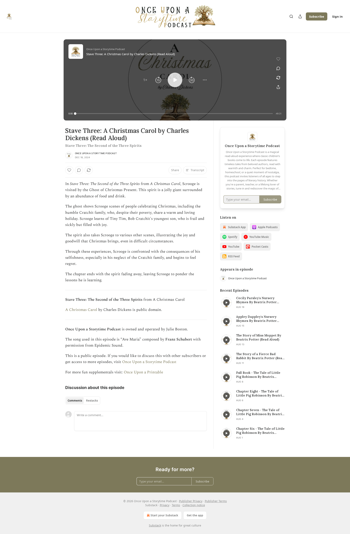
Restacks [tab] (92, 400)
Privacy (164, 505)
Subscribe (316, 16)
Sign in (337, 16)
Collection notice (193, 505)
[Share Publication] (300, 16)
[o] (226, 302)
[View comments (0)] (278, 68)
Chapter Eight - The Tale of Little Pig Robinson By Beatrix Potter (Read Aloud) (260, 393)
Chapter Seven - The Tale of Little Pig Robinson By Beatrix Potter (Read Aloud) (260, 412)
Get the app (195, 515)
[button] (145, 79)
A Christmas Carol (81, 310)
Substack (155, 525)
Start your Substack (164, 515)
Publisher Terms (216, 501)
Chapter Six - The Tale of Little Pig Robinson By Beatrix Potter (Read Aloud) (260, 431)
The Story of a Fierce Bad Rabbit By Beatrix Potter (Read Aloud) (260, 356)
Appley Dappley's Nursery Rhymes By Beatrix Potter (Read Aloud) (256, 319)
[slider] (174, 114)
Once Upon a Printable (143, 372)
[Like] (69, 170)
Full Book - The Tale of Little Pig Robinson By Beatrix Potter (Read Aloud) (258, 375)
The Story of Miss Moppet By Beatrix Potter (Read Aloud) (258, 337)
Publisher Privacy (190, 501)
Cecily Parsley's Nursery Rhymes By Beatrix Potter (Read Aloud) (256, 300)
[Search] (291, 16)
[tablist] (82, 400)
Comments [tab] (75, 400)
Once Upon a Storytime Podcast (96, 153)
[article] (252, 302)
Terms (176, 505)
